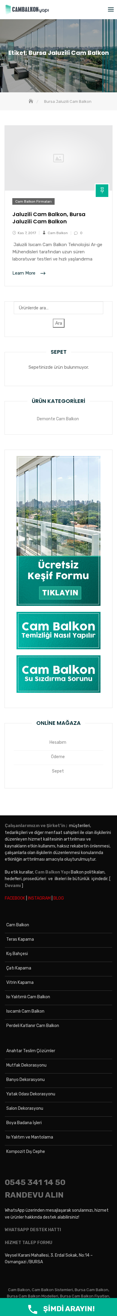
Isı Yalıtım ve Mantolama (29, 1137)
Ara (58, 323)
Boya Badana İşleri (24, 1122)
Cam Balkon (58, 233)
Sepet (58, 771)
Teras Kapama (20, 939)
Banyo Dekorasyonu (25, 1079)
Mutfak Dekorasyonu (26, 1065)
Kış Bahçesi (17, 953)
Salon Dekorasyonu (24, 1108)
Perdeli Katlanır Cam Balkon (32, 1025)
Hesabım (58, 742)
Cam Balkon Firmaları (33, 201)
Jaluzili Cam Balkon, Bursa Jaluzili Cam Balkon (49, 217)
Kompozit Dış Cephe (25, 1151)
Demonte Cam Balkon (58, 418)
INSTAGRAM (39, 898)
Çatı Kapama (18, 968)
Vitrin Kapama (20, 982)
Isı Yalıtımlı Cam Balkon (28, 996)
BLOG (58, 898)
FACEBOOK (15, 898)
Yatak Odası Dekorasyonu (30, 1094)
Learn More (24, 273)
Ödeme (58, 756)
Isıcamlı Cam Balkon (25, 1011)
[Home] (32, 101)
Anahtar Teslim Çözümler (30, 1050)
